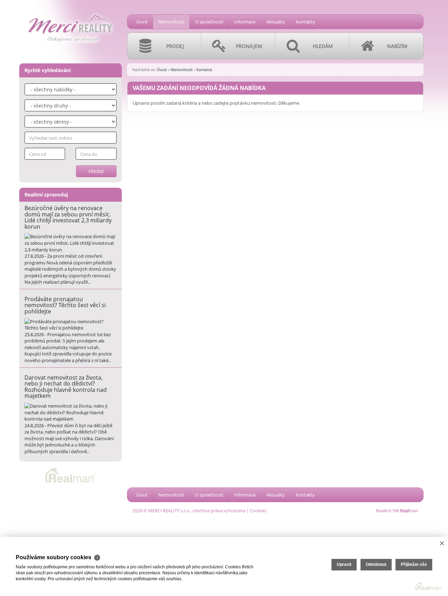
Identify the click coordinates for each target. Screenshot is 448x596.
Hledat (96, 171)
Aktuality (275, 22)
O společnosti (209, 22)
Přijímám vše (414, 564)
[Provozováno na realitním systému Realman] (70, 475)
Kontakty (305, 22)
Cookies (258, 510)
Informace (244, 22)
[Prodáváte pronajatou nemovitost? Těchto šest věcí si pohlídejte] (70, 324)
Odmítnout (376, 564)
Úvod (141, 22)
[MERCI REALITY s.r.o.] (69, 11)
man (409, 510)
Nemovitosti (171, 22)
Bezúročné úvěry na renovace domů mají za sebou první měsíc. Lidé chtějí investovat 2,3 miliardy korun (68, 217)
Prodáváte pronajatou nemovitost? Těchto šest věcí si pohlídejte (65, 305)
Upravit (344, 564)
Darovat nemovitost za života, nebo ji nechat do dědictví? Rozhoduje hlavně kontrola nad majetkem (65, 387)
